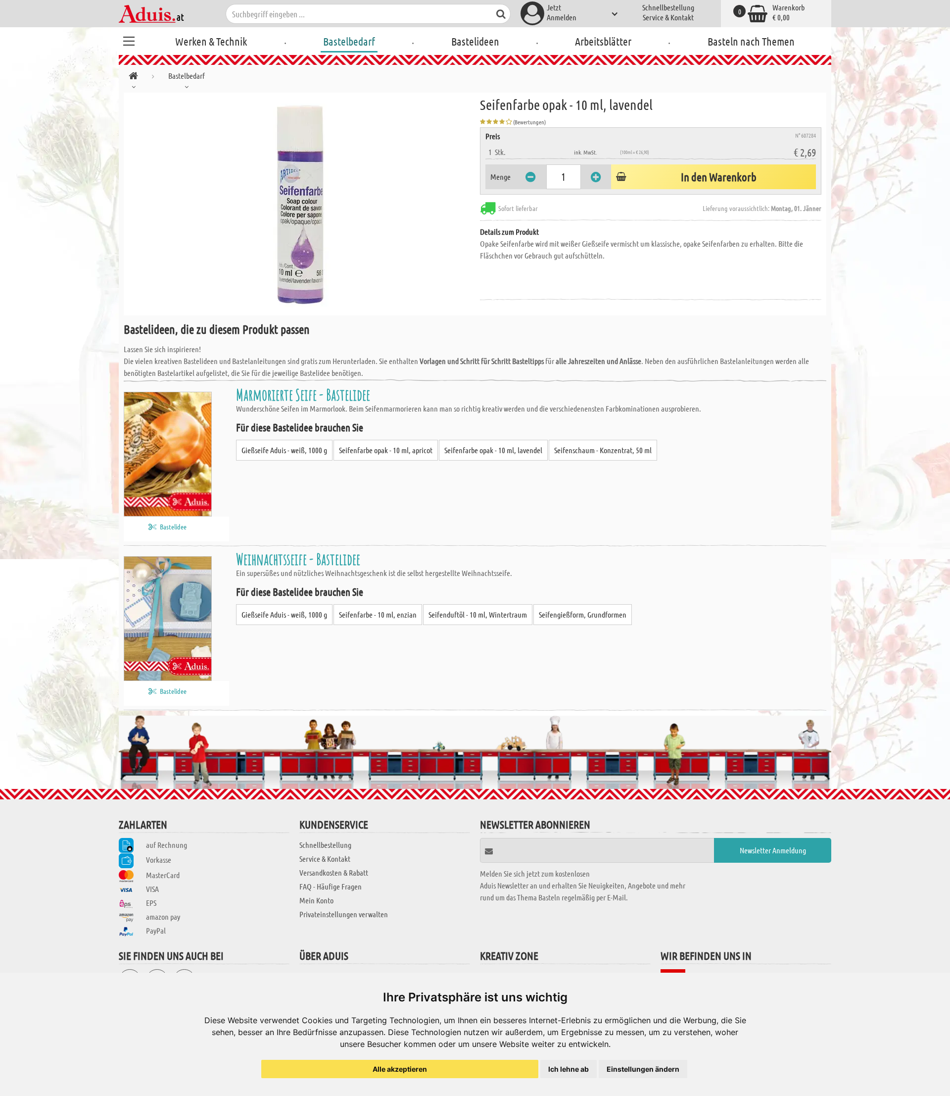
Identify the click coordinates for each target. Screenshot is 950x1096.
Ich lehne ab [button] (568, 1069)
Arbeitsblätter (603, 41)
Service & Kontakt (668, 17)
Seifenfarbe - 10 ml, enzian (378, 614)
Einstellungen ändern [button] (643, 1069)
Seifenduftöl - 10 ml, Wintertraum (477, 614)
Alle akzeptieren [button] (400, 1069)
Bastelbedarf (349, 41)
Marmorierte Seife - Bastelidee (303, 394)
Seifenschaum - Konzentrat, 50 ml (603, 450)
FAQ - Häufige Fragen (330, 886)
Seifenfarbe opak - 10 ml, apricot (385, 450)
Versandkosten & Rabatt (333, 872)
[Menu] (129, 40)
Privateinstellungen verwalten (343, 914)
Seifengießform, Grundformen (582, 614)
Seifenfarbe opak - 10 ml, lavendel (493, 450)
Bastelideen (475, 41)
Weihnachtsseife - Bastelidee (298, 559)
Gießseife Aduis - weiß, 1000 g (284, 450)
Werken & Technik (211, 41)
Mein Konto (316, 900)
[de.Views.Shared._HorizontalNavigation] (133, 77)
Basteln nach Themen (751, 41)
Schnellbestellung (668, 7)
